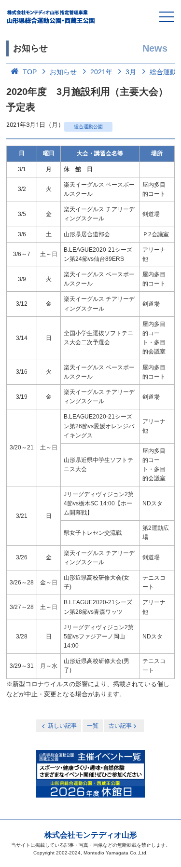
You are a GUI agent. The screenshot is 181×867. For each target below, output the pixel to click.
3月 (130, 72)
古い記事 (120, 725)
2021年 (101, 72)
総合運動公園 (88, 126)
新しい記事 (62, 725)
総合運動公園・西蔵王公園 (51, 17)
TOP (30, 72)
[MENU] (166, 17)
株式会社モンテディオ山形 (90, 835)
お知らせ (63, 72)
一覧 (92, 725)
